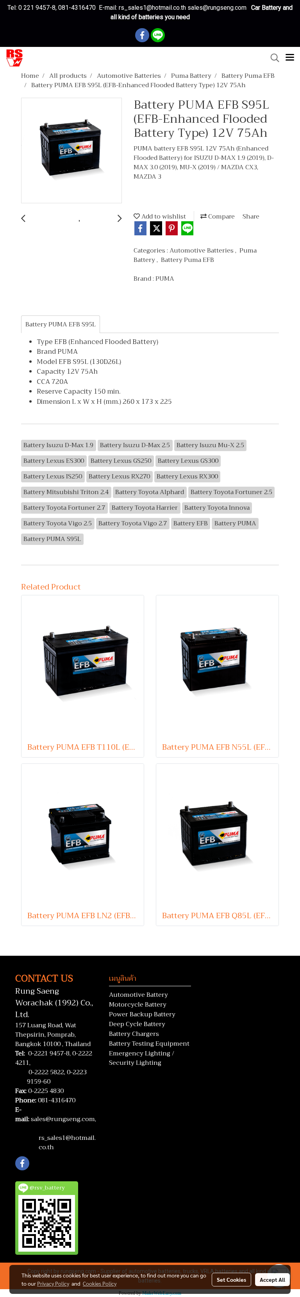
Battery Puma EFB (187, 259)
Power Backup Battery (142, 1014)
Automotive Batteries (202, 250)
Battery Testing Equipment (149, 1043)
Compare (221, 216)
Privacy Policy (53, 1283)
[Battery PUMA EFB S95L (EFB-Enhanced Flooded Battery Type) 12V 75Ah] (71, 151)
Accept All (272, 1279)
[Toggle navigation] (289, 57)
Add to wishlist (163, 216)
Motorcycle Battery (137, 1004)
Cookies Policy (99, 1283)
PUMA (164, 278)
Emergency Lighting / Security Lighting (141, 1058)
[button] (272, 58)
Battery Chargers (134, 1033)
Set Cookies (231, 1279)
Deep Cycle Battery (137, 1024)
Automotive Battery (138, 994)
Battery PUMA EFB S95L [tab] (60, 324)
